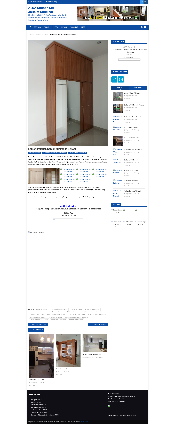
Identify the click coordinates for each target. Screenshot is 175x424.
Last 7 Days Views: (37, 410)
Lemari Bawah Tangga (55, 317)
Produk (46, 27)
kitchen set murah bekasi (77, 314)
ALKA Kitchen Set (51, 2)
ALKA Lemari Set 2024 (131, 127)
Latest (120, 88)
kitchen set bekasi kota (57, 312)
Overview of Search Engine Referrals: (43, 415)
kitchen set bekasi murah (74, 312)
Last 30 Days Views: (37, 412)
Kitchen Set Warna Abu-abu (133, 149)
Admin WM (32, 385)
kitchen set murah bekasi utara (97, 314)
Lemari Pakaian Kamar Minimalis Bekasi (54, 152)
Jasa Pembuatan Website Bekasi (125, 415)
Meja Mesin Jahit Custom (58, 319)
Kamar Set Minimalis (42, 309)
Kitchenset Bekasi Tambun (37, 317)
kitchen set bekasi (76, 309)
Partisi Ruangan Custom (63, 369)
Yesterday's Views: (37, 405)
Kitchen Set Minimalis (131, 170)
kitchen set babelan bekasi (59, 309)
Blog (59, 2)
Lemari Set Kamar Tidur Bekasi (77, 152)
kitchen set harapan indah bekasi (57, 314)
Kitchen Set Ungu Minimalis (132, 191)
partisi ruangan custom (76, 319)
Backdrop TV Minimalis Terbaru (134, 105)
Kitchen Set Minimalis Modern (133, 117)
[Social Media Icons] (114, 79)
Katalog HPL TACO (60, 27)
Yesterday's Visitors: (37, 407)
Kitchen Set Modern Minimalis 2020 (94, 354)
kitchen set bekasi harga (92, 309)
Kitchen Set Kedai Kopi (131, 180)
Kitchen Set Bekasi (34, 152)
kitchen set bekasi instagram (38, 312)
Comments (138, 88)
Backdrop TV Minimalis (131, 160)
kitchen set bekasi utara (37, 314)
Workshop (74, 27)
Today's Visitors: (36, 402)
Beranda (37, 27)
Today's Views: (36, 400)
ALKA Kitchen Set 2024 (36, 380)
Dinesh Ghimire (85, 421)
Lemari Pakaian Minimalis (132, 93)
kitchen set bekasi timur (92, 312)
